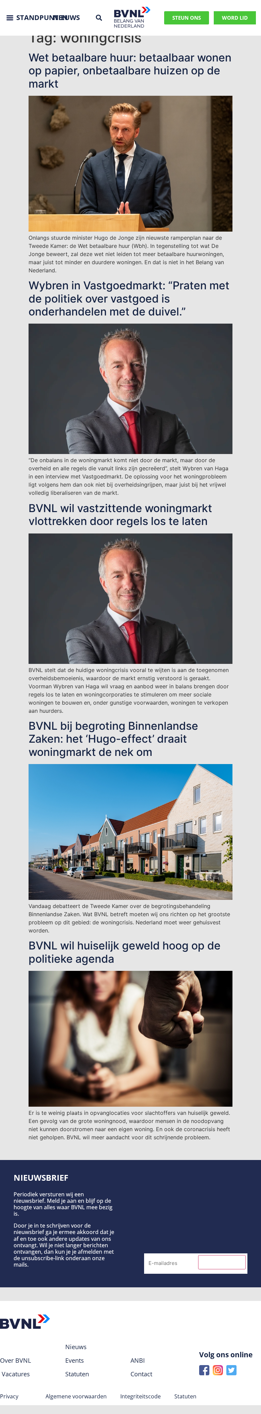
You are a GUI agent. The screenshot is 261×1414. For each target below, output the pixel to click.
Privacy (9, 1396)
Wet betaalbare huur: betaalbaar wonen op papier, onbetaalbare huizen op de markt (130, 70)
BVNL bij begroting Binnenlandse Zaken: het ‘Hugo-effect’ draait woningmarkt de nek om (113, 739)
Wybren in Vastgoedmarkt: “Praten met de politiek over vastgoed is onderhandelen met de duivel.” (129, 298)
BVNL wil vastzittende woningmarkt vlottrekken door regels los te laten (120, 515)
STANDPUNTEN (42, 17)
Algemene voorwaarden (76, 1396)
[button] (98, 17)
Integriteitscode (140, 1396)
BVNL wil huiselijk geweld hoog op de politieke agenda (125, 952)
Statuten (185, 1396)
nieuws (66, 17)
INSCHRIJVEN (222, 1262)
